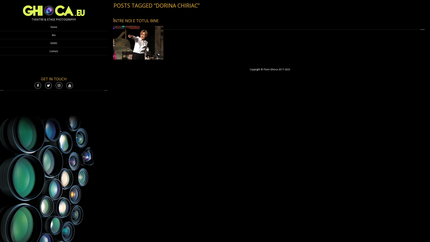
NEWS (53, 43)
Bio (54, 35)
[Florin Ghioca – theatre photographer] (54, 15)
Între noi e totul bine (136, 20)
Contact (54, 51)
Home (53, 27)
